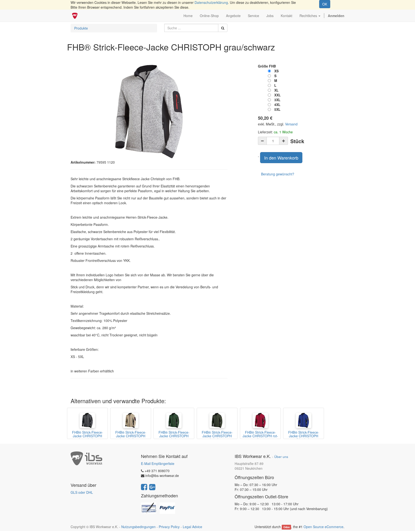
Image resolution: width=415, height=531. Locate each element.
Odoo (286, 527)
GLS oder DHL (82, 492)
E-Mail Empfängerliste (157, 463)
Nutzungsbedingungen (138, 526)
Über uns (281, 456)
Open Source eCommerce (323, 526)
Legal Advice (192, 526)
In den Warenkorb (281, 157)
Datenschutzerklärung (211, 2)
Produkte (81, 28)
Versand (291, 124)
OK (324, 4)
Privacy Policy (169, 526)
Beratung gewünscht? (277, 174)
